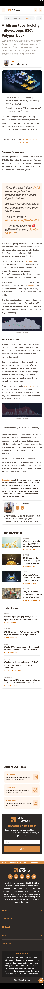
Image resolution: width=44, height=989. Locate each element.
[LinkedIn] (22, 508)
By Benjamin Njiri (29, 566)
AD (41, 0)
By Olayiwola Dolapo (31, 600)
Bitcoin (26, 538)
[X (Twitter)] (17, 508)
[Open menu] (3, 10)
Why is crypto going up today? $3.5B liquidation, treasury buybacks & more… (32, 544)
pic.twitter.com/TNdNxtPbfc (22, 220)
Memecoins (8, 677)
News (25, 572)
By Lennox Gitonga (11, 686)
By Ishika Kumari (29, 549)
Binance (26, 555)
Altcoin (26, 589)
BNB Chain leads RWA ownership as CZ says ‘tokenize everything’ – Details (32, 561)
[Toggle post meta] (39, 62)
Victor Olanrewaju (19, 64)
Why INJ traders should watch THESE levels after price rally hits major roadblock (32, 594)
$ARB (36, 187)
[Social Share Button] (41, 980)
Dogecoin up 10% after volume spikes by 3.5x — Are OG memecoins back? (22, 681)
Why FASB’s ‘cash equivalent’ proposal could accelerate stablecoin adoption (32, 578)
